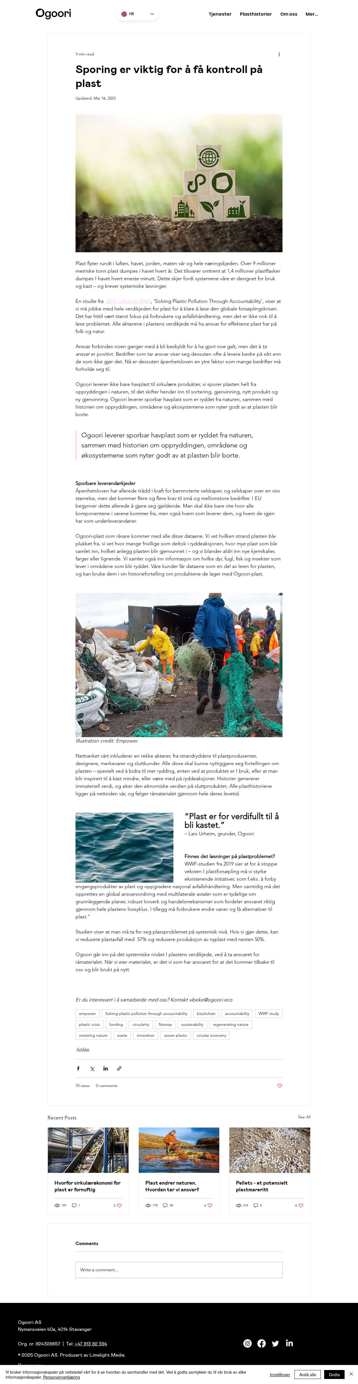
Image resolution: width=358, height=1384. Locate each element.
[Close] (351, 1374)
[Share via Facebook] (78, 1068)
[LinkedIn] (289, 1343)
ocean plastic (175, 1035)
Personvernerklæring (61, 1377)
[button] (220, 14)
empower (87, 1013)
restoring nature (93, 1035)
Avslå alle (307, 1374)
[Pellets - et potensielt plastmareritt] (269, 1150)
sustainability (192, 1024)
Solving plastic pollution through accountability (146, 1013)
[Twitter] (275, 1343)
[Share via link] (119, 1068)
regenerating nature (231, 1024)
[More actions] (279, 54)
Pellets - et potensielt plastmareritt (262, 1186)
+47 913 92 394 (91, 1344)
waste (122, 1035)
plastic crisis (89, 1024)
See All (304, 1116)
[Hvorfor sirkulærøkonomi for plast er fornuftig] (88, 1150)
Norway (165, 1024)
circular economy (211, 1035)
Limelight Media (107, 1355)
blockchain (206, 1013)
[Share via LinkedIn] (105, 1068)
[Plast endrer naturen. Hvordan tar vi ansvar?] (179, 1150)
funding (116, 1024)
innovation (146, 1035)
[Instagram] (247, 1343)
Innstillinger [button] (280, 1374)
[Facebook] (261, 1343)
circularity (141, 1024)
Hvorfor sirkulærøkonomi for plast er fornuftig (88, 1186)
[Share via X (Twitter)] (92, 1068)
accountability (237, 1013)
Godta (334, 1374)
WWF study (269, 1013)
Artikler (83, 1049)
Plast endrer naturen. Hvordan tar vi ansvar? (172, 1186)
